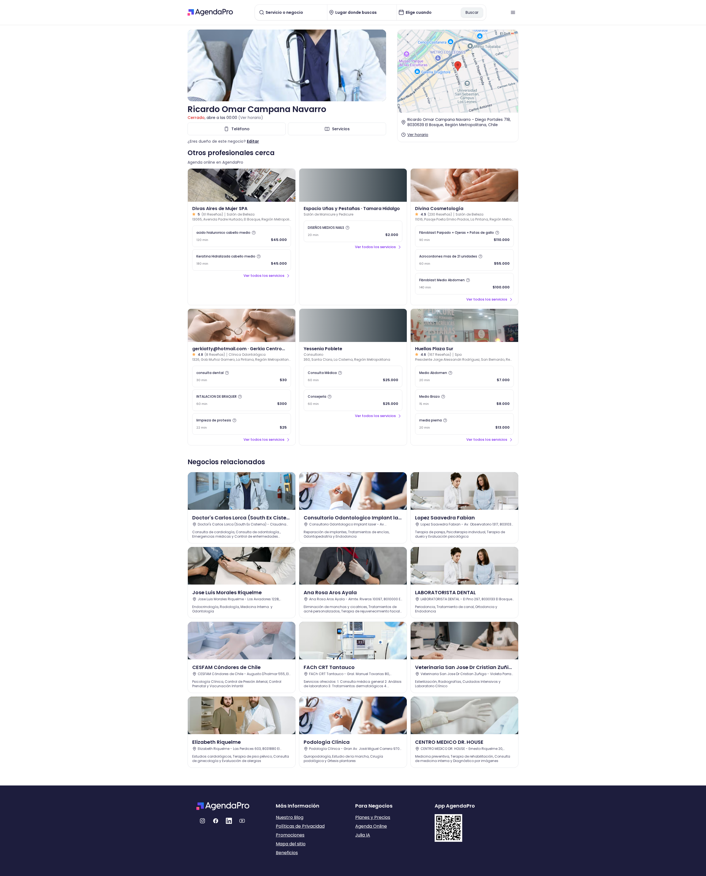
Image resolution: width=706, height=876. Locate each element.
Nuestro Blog (289, 817)
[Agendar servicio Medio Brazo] (464, 400)
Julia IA (362, 835)
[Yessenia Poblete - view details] (353, 325)
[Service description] (253, 232)
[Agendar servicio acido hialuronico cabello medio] (241, 236)
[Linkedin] (229, 821)
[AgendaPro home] (210, 12)
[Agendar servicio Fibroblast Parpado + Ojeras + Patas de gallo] (464, 236)
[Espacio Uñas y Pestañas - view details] (353, 185)
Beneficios (287, 853)
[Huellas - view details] (464, 325)
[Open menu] (512, 12)
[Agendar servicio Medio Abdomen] (464, 376)
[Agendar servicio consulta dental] (241, 376)
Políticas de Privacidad (300, 826)
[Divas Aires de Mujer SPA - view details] (241, 185)
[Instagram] (202, 821)
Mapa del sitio (291, 844)
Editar (253, 141)
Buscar (472, 12)
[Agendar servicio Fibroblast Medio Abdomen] (464, 283)
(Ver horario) (250, 117)
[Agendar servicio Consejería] (353, 400)
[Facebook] (216, 821)
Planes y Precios (372, 817)
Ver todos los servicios (264, 275)
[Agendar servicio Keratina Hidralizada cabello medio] (241, 259)
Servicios (341, 129)
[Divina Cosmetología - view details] (464, 185)
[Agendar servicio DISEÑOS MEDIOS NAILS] (353, 231)
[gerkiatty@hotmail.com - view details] (241, 325)
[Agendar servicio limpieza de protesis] (241, 423)
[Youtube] (242, 821)
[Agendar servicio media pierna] (464, 423)
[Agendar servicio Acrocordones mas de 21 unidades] (464, 259)
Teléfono (240, 129)
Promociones (290, 835)
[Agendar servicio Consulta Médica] (353, 376)
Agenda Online (371, 826)
